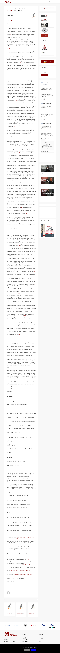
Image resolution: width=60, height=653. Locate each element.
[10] (16, 100)
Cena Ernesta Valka (9, 10)
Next (52, 230)
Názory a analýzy (27, 1)
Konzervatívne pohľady (42, 637)
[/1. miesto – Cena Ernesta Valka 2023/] (9, 605)
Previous (42, 230)
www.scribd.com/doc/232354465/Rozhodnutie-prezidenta (23, 574)
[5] (9, 48)
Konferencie (24, 638)
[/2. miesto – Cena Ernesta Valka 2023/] (21, 605)
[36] (20, 334)
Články (23, 642)
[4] (13, 42)
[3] (20, 37)
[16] (30, 133)
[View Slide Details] (45, 230)
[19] (33, 172)
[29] (34, 259)
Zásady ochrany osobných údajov (32, 647)
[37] (13, 379)
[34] (25, 315)
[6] (20, 62)
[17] (20, 152)
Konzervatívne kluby (25, 639)
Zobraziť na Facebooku (43, 151)
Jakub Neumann (20, 10)
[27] (19, 245)
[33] (29, 302)
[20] (7, 187)
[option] (9, 609)
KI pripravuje (24, 635)
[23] (20, 200)
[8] (19, 90)
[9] (15, 94)
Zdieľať (47, 151)
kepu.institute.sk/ (51, 137)
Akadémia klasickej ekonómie (43, 640)
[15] (14, 126)
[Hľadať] (55, 2)
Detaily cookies (25, 647)
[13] (18, 117)
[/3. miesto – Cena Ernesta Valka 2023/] (33, 605)
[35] (22, 327)
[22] (30, 195)
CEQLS (40, 642)
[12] (33, 110)
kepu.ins (45, 98)
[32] (19, 293)
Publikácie (33, 1)
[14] (29, 120)
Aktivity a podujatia (20, 1)
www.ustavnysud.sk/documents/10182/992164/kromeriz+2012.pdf (21, 570)
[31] (34, 284)
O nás (14, 1)
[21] (27, 192)
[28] (22, 249)
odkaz (21, 555)
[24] (21, 207)
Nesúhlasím (27, 650)
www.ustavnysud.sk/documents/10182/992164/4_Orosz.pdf (20, 564)
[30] (34, 271)
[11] (7, 103)
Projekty (39, 1)
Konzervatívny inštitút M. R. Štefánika (47, 104)
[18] (14, 162)
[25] (26, 213)
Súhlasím (33, 650)
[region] (47, 230)
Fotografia (44, 99)
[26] (27, 236)
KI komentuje (24, 637)
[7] (32, 66)
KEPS (40, 641)
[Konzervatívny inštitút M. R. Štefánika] (8, 2)
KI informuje (24, 634)
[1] (11, 20)
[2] (10, 34)
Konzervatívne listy (42, 635)
